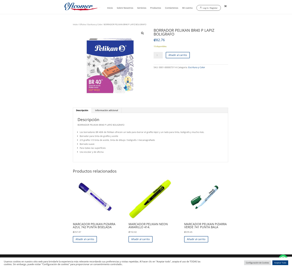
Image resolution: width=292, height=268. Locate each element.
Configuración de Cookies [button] (257, 262)
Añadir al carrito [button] (85, 239)
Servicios (141, 8)
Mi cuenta (187, 8)
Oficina (82, 24)
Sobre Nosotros (125, 8)
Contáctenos (171, 8)
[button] (142, 33)
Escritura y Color (94, 24)
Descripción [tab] (82, 110)
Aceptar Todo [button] (280, 262)
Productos (155, 8)
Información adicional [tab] (106, 110)
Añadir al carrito (178, 55)
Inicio (110, 8)
